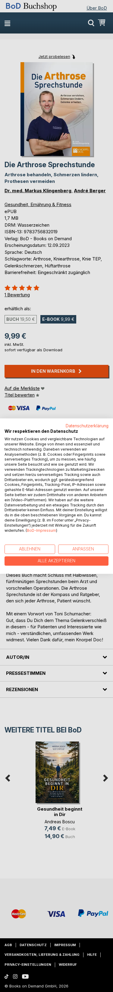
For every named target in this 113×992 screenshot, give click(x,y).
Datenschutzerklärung (87, 425)
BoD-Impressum (41, 530)
